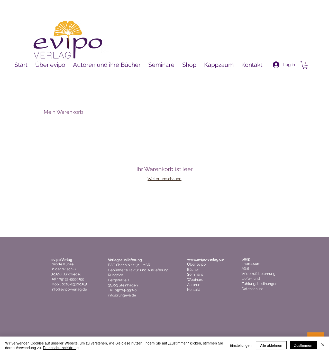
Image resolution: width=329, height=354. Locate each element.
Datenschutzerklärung (61, 347)
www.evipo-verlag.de (205, 259)
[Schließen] (323, 345)
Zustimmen (303, 345)
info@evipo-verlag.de (69, 289)
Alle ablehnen (271, 345)
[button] (304, 65)
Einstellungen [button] (241, 345)
